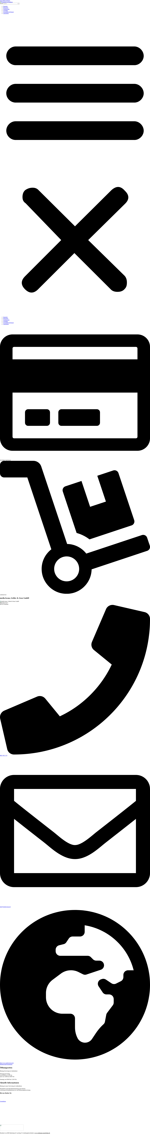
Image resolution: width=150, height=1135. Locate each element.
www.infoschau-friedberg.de (7, 1114)
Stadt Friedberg (4, 1106)
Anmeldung (3, 1101)
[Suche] (18, 3)
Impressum (2, 1096)
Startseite (5, 6)
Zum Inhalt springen (5, 0)
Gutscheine (6, 13)
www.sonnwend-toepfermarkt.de (8, 1120)
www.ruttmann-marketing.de (42, 1133)
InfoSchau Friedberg (5, 1109)
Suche (1, 3)
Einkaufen (5, 7)
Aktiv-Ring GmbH (4, 1104)
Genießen (5, 10)
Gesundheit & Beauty (8, 12)
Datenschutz (3, 1098)
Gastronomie (6, 9)
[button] (75, 165)
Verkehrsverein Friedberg (6, 1112)
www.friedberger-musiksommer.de (8, 1122)
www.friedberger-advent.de (7, 1117)
